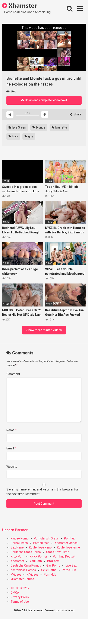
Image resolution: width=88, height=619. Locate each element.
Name (11, 430)
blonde (40, 127)
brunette (61, 127)
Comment (13, 374)
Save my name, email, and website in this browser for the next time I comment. (42, 492)
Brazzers (53, 561)
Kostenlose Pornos (23, 570)
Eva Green (19, 127)
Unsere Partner (15, 530)
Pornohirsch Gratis (46, 538)
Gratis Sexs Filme (57, 552)
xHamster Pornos (22, 579)
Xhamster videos (66, 543)
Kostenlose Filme (68, 547)
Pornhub (70, 538)
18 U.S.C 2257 (20, 588)
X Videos (32, 574)
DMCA (15, 592)
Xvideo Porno (20, 538)
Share (77, 114)
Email (11, 448)
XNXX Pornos (39, 556)
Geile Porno (49, 570)
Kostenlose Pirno (40, 547)
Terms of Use (20, 601)
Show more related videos (44, 330)
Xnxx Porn (17, 556)
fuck (15, 136)
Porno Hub (69, 570)
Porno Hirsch (19, 543)
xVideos (16, 574)
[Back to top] (80, 610)
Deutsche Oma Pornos (26, 565)
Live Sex (71, 565)
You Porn (35, 561)
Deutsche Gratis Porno (26, 552)
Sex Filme (17, 547)
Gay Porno (53, 565)
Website (11, 466)
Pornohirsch (41, 543)
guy (30, 136)
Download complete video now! (45, 100)
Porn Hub (50, 574)
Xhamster (22, 5)
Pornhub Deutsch (64, 556)
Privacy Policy (20, 597)
